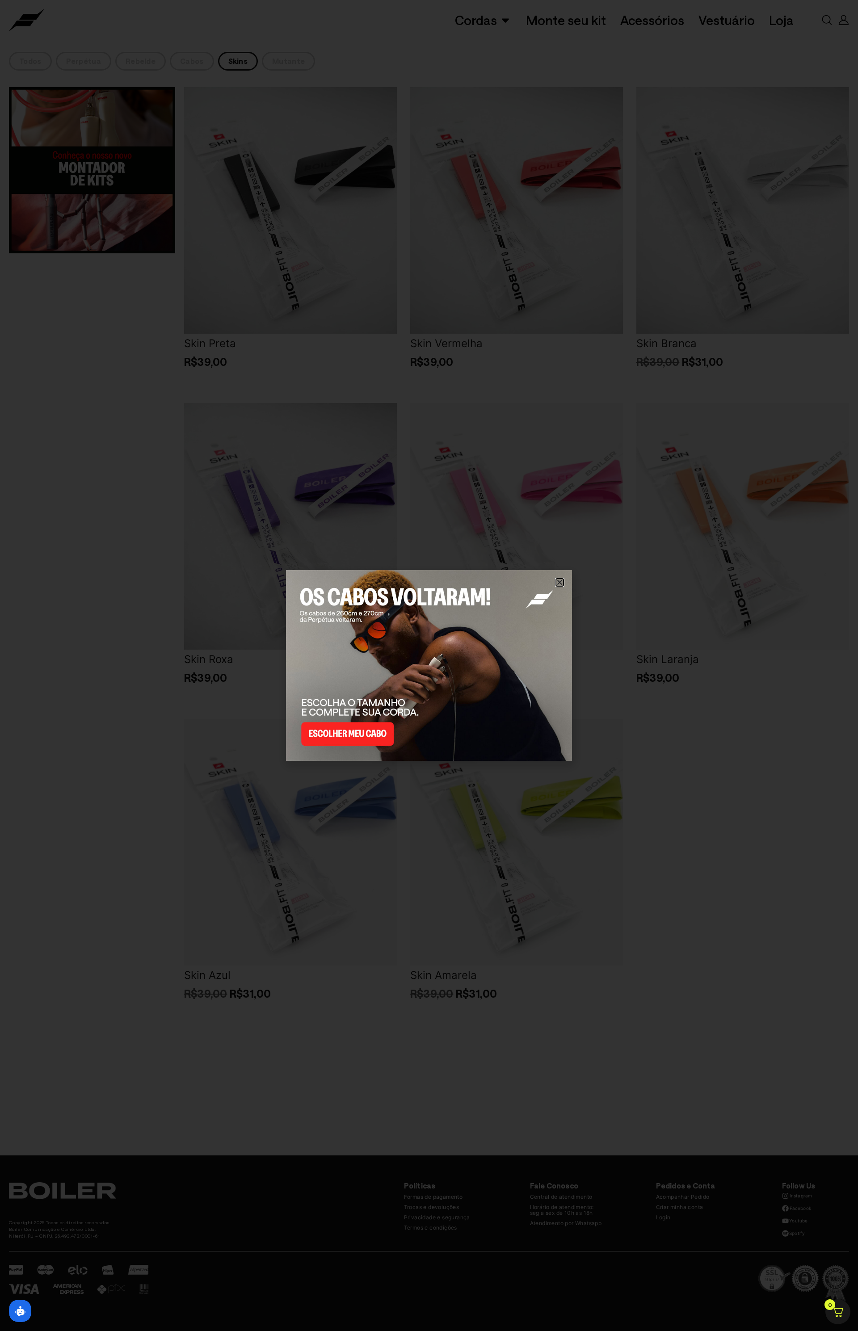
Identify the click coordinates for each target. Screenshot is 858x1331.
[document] (429, 665)
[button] (559, 582)
